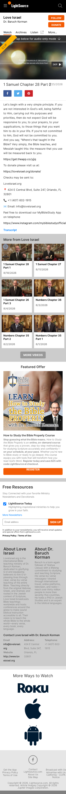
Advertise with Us (55, 772)
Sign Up (55, 522)
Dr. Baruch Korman (15, 21)
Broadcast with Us (56, 770)
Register (33, 469)
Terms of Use (24, 535)
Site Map (33, 777)
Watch (7, 32)
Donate (56, 24)
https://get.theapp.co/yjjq (19, 159)
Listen (34, 32)
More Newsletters (12, 515)
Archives (21, 32)
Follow (56, 17)
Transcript (10, 230)
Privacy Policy (9, 535)
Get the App (10, 770)
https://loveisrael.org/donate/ (22, 171)
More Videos (33, 355)
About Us (33, 774)
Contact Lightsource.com (33, 770)
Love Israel (12, 17)
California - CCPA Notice (55, 776)
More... (52, 32)
